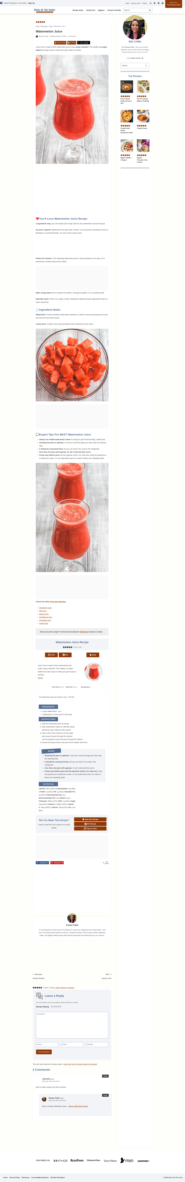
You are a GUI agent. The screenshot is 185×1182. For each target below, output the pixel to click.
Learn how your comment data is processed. (80, 1064)
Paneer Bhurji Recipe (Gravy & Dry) (126, 101)
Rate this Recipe (91, 819)
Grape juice (43, 623)
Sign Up (31, 3)
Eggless (101, 10)
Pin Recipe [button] (72, 42)
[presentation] (127, 86)
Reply (105, 1076)
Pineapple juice (45, 620)
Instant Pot (90, 10)
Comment (41, 1014)
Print (52, 655)
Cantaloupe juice (45, 617)
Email (64, 1044)
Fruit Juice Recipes (58, 602)
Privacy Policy (14, 1177)
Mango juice (44, 614)
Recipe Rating (42, 1007)
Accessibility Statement (40, 1177)
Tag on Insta (91, 828)
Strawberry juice (45, 608)
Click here (84, 632)
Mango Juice (107, 976)
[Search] (146, 65)
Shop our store (135, 3)
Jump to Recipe (61, 42)
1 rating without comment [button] (64, 988)
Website (90, 1044)
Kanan (40, 678)
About (127, 3)
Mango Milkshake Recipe (78, 1106)
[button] (37, 22)
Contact (144, 3)
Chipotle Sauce (142, 128)
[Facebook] (158, 3)
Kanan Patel (54, 1098)
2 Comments (72, 36)
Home (5, 1177)
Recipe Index (78, 10)
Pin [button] (66, 655)
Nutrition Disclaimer (57, 1177)
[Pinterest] (154, 3)
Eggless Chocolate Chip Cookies (142, 160)
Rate (94, 655)
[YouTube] (162, 3)
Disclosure (26, 1177)
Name (40, 1044)
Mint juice (43, 611)
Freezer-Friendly (114, 10)
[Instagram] (150, 3)
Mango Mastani (39, 976)
